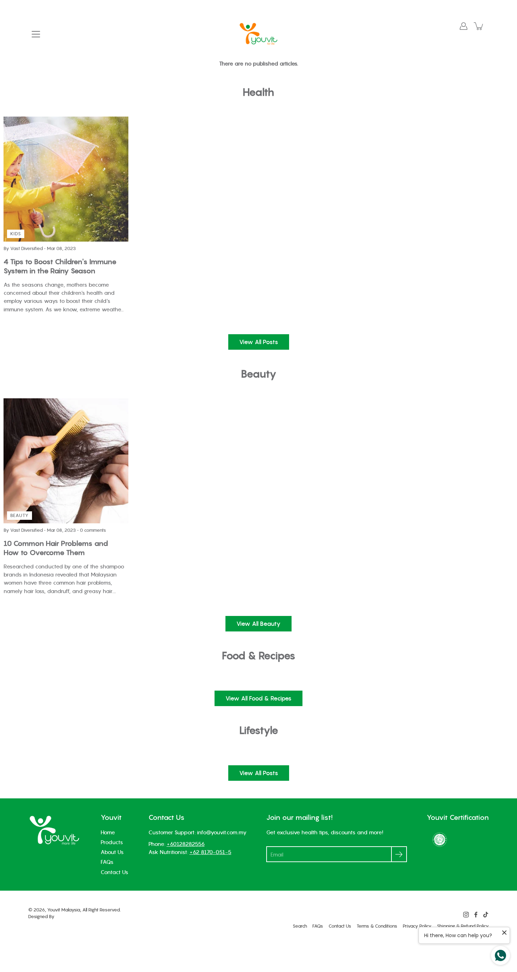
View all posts (258, 342)
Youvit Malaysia (63, 910)
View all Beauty (258, 624)
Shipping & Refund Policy (463, 926)
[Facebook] (476, 914)
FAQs (107, 861)
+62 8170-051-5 (210, 851)
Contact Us (114, 872)
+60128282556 (186, 843)
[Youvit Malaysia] (258, 33)
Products (112, 842)
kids (15, 234)
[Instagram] (466, 914)
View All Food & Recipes (258, 698)
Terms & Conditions (377, 926)
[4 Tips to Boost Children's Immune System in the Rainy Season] (66, 179)
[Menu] (36, 34)
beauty (19, 515)
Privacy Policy (417, 926)
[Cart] (479, 26)
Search (300, 926)
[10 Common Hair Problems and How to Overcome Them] (66, 460)
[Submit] (399, 854)
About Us (112, 851)
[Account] (463, 26)
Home (108, 832)
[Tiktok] (486, 914)
